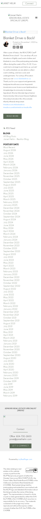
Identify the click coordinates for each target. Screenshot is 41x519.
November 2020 (11, 350)
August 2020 (9, 358)
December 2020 (11, 347)
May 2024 (8, 228)
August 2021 (9, 324)
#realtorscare (8, 104)
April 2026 (8, 162)
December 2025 (11, 173)
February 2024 (10, 237)
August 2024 (9, 220)
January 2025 (10, 205)
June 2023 (8, 260)
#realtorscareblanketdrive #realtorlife (17, 107)
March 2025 (9, 199)
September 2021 (11, 321)
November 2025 (11, 176)
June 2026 (8, 156)
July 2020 (8, 361)
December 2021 (11, 312)
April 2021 (8, 335)
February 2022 (10, 306)
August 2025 (9, 185)
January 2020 (10, 376)
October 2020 (10, 352)
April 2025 (8, 197)
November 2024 (11, 211)
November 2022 (11, 280)
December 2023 (11, 243)
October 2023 (10, 248)
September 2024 (11, 217)
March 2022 (9, 303)
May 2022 (8, 298)
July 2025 (8, 188)
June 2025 (8, 191)
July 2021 (7, 326)
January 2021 (10, 344)
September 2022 (11, 286)
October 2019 (9, 381)
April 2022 (8, 300)
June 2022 (8, 295)
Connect (29, 4)
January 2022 (10, 309)
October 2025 (10, 179)
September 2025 (11, 182)
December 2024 (11, 208)
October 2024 (10, 214)
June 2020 (8, 364)
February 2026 (10, 168)
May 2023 (8, 263)
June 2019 (8, 387)
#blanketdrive (19, 104)
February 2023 (10, 272)
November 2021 (11, 315)
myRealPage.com (25, 459)
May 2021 (8, 332)
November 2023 (11, 246)
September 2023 (11, 251)
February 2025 (10, 202)
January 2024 (10, 240)
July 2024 (8, 223)
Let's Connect (20, 446)
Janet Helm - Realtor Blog (16, 139)
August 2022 (9, 289)
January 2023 (10, 275)
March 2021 (9, 338)
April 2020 (8, 370)
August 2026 (9, 150)
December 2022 (11, 277)
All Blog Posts (9, 136)
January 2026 (10, 171)
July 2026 (8, 153)
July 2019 (7, 384)
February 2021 (10, 341)
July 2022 (8, 292)
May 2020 (8, 367)
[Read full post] (20, 33)
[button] (20, 446)
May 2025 (8, 194)
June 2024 (8, 225)
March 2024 (9, 234)
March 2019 (9, 393)
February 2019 (10, 396)
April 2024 (8, 231)
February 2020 (10, 373)
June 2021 (8, 329)
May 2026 (8, 159)
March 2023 (9, 269)
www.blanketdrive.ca (22, 79)
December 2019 (11, 378)
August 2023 (9, 254)
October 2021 (9, 318)
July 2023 (8, 257)
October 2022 (10, 283)
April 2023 (8, 266)
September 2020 (11, 355)
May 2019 (8, 390)
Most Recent (9, 148)
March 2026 (9, 165)
